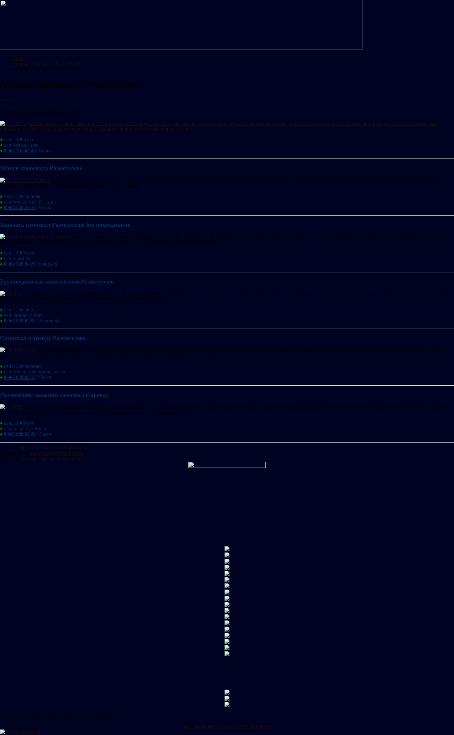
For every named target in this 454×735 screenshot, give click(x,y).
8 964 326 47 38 (20, 207)
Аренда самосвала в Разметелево (53, 447)
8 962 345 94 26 (20, 264)
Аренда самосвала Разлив (56, 453)
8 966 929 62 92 (20, 320)
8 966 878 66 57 (20, 377)
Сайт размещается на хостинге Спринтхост (227, 726)
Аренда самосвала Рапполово (53, 458)
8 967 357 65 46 (20, 150)
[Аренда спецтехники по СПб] (181, 47)
